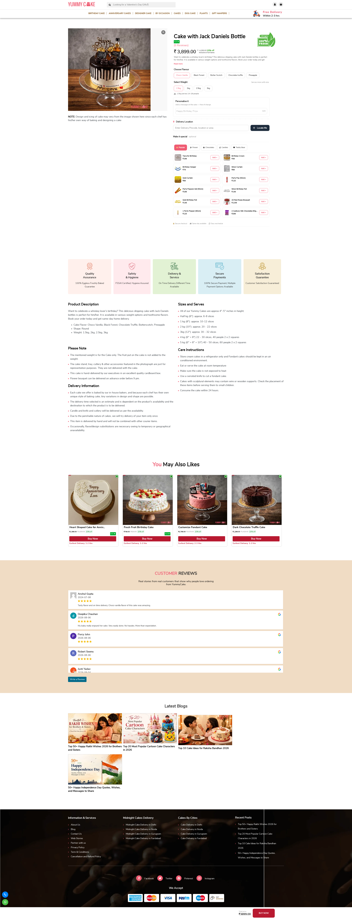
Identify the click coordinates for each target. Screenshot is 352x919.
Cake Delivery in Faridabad (194, 838)
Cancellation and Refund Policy (86, 856)
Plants (204, 13)
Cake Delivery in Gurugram (194, 834)
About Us (75, 825)
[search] (110, 5)
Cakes (177, 13)
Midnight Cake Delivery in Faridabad (143, 838)
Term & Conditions (80, 852)
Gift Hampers (219, 13)
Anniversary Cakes (120, 13)
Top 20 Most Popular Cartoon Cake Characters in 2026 (255, 836)
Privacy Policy (77, 847)
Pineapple (253, 75)
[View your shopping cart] (281, 4)
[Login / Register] (275, 4)
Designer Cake (143, 13)
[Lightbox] (163, 32)
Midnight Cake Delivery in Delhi (141, 825)
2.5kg (198, 88)
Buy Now (93, 539)
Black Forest (199, 75)
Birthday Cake (96, 13)
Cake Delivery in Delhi (191, 825)
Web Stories (77, 838)
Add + (214, 157)
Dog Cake (190, 13)
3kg (208, 88)
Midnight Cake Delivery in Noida (141, 829)
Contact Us (76, 834)
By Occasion (163, 13)
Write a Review (77, 679)
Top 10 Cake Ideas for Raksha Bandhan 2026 (257, 845)
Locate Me (261, 128)
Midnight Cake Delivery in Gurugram (143, 834)
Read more (178, 64)
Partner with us (78, 843)
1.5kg (178, 88)
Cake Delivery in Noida (192, 829)
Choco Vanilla (182, 75)
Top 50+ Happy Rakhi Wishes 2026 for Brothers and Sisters (257, 826)
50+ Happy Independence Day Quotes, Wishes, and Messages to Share (256, 855)
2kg (188, 88)
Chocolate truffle (235, 75)
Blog (73, 829)
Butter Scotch (216, 75)
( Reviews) (181, 45)
